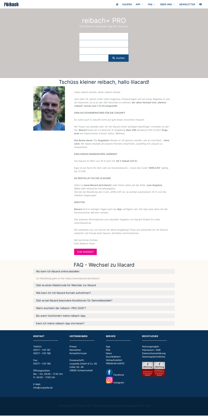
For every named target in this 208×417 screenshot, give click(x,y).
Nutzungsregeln (150, 346)
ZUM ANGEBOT (85, 251)
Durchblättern (113, 356)
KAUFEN (127, 4)
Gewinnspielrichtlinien (153, 356)
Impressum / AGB (151, 349)
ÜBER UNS (166, 4)
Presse (73, 346)
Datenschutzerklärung (154, 353)
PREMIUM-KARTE (115, 363)
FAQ (150, 4)
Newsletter (75, 349)
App (108, 346)
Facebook (118, 374)
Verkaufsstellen (114, 360)
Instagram (118, 382)
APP (138, 4)
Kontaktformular (78, 353)
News (109, 353)
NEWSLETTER (187, 4)
